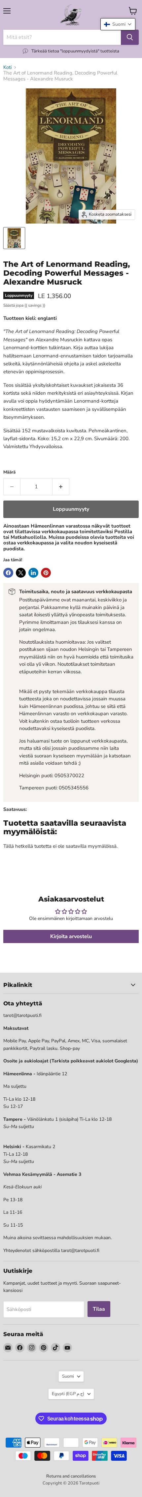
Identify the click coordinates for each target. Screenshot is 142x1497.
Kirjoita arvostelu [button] (71, 936)
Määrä (9, 472)
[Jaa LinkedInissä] (33, 573)
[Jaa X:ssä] (21, 573)
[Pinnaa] (46, 573)
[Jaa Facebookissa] (8, 573)
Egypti (68, 1394)
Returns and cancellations (71, 1476)
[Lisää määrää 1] (61, 486)
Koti (7, 67)
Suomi (68, 1376)
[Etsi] (130, 37)
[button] (118, 24)
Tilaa (99, 1309)
